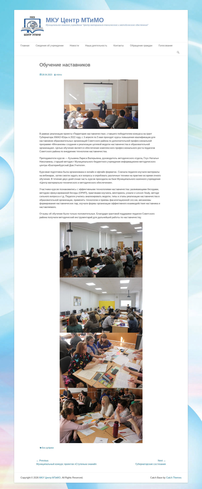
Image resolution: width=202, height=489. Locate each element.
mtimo (59, 75)
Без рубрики (48, 448)
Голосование (165, 45)
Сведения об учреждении (49, 45)
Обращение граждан (141, 45)
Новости (74, 45)
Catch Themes (173, 477)
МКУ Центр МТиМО (75, 20)
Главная (25, 45)
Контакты (118, 45)
